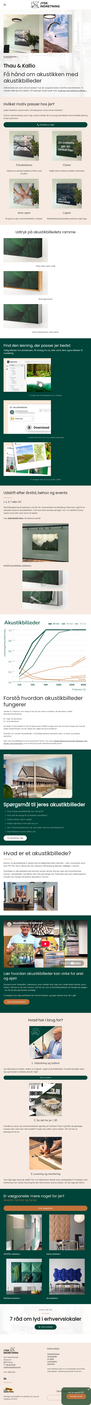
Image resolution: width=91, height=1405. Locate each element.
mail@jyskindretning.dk (12, 1367)
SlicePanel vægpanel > (12, 1298)
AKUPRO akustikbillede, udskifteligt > (18, 565)
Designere (51, 1364)
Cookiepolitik (52, 1356)
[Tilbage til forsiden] (45, 5)
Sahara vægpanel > (53, 1254)
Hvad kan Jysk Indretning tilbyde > (72, 90)
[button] (5, 5)
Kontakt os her (76, 1396)
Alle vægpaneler (45, 1208)
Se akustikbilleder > (11, 56)
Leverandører (52, 1361)
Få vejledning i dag (15, 838)
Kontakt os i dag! (47, 124)
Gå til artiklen (47, 1327)
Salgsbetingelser (53, 1354)
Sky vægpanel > (52, 1298)
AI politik (50, 1359)
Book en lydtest (45, 1078)
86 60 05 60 (10, 1365)
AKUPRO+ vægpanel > (12, 1254)
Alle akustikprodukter (16, 1002)
